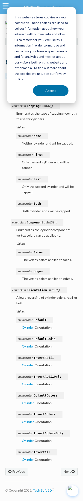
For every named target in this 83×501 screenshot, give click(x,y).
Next (67, 471)
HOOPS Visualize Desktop (44, 7)
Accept (50, 91)
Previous (18, 471)
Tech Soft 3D (42, 490)
